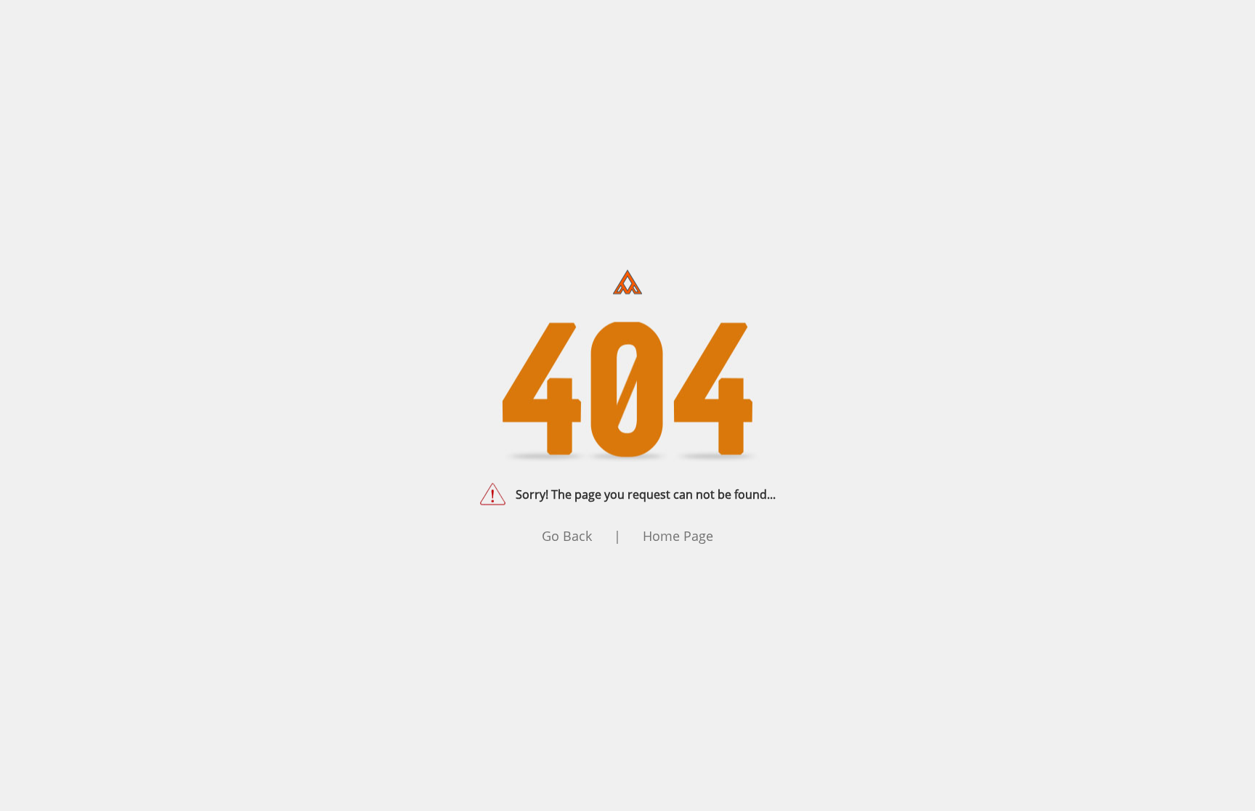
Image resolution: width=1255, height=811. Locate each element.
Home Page (678, 535)
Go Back (567, 535)
